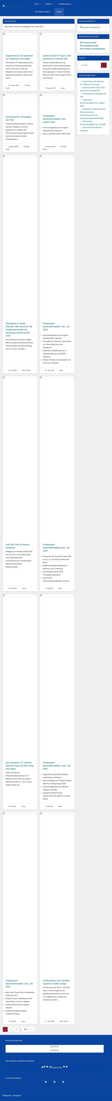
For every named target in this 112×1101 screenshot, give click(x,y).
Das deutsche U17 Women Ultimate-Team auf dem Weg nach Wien (19, 765)
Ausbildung (64, 4)
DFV (36, 4)
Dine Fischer (26, 370)
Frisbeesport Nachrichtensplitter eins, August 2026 (54, 119)
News (59, 12)
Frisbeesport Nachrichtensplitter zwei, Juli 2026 (56, 765)
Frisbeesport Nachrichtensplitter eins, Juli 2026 (19, 983)
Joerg (63, 88)
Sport (48, 4)
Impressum (17, 1095)
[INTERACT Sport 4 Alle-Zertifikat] (46, 1083)
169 (25, 1029)
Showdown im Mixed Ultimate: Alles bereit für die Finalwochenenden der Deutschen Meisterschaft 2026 (19, 329)
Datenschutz (7, 1095)
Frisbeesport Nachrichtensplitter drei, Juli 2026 (56, 547)
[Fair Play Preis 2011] (63, 1083)
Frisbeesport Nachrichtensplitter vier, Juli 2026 (56, 326)
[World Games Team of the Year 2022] (54, 1083)
